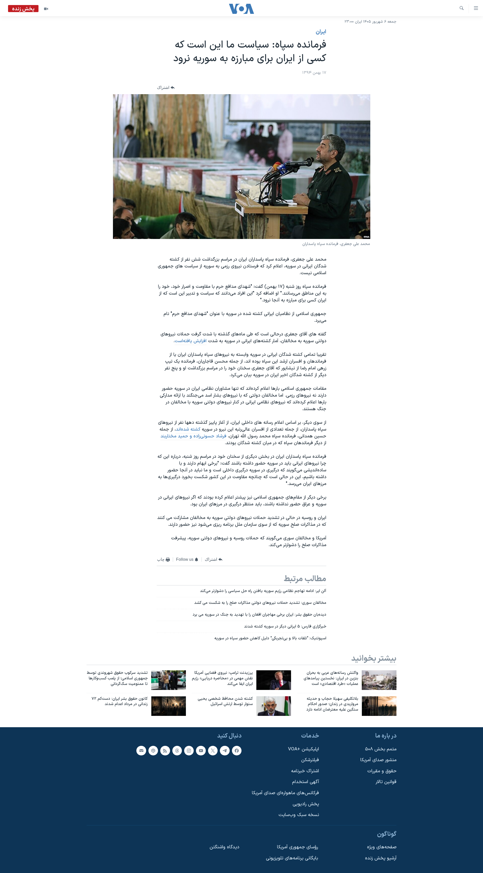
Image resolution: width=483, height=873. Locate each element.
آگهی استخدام (305, 782)
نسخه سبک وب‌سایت (298, 815)
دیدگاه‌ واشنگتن (224, 847)
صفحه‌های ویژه (381, 847)
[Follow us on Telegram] (224, 750)
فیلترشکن (310, 760)
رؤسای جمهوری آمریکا (297, 847)
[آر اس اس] (165, 750)
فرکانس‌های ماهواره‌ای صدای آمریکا (285, 793)
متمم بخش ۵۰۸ (380, 749)
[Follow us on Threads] (177, 750)
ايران (321, 32)
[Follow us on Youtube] (201, 750)
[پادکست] (153, 750)
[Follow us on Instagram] (189, 750)
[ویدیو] (46, 9)
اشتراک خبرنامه (305, 771)
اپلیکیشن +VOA (303, 749)
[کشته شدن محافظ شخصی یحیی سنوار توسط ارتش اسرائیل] (273, 706)
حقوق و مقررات (381, 771)
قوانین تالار (386, 782)
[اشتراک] (141, 750)
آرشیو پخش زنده (380, 858)
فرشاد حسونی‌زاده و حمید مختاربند (193, 436)
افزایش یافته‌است (191, 341)
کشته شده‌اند (188, 429)
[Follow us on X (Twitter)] (213, 750)
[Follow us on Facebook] (237, 750)
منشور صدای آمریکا (378, 760)
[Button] (166, 87)
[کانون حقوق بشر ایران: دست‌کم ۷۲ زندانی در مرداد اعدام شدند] (168, 706)
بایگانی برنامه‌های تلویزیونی (292, 858)
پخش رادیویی (306, 804)
